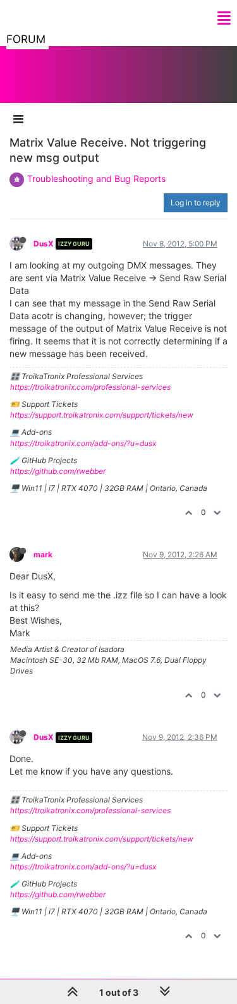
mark (42, 554)
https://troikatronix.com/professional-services (90, 387)
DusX (43, 243)
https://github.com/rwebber (58, 471)
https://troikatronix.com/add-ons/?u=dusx (83, 443)
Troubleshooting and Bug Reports (96, 178)
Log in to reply (196, 202)
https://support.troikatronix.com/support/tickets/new (101, 415)
